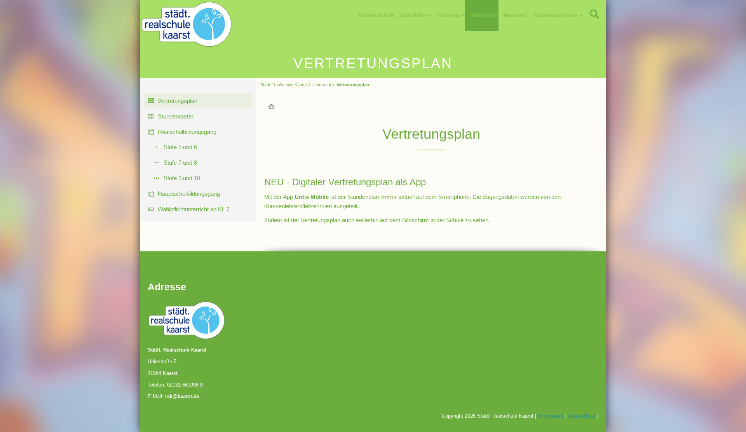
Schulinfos (414, 15)
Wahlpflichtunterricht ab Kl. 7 (193, 209)
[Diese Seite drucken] (271, 106)
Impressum (550, 416)
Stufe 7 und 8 (180, 162)
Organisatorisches (556, 15)
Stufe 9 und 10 (182, 178)
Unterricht (321, 84)
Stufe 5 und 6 (180, 147)
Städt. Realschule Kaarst (283, 84)
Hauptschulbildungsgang (189, 193)
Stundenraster (175, 116)
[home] (186, 23)
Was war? (515, 15)
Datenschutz (581, 416)
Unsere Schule (376, 15)
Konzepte (448, 15)
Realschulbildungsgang (187, 132)
